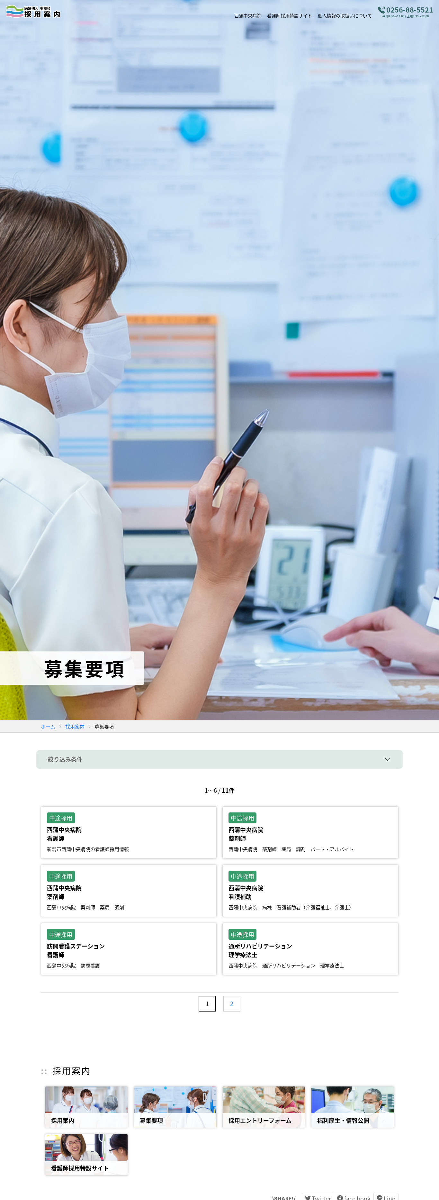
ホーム (48, 726)
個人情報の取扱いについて (345, 15)
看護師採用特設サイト (289, 15)
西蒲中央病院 (247, 15)
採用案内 (75, 726)
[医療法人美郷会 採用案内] (38, 11)
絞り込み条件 (65, 759)
